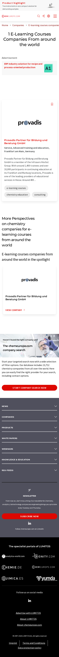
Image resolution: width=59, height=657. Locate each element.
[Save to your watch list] (52, 104)
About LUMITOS (28, 618)
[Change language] (48, 16)
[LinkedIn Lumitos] (29, 600)
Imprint (13, 642)
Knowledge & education (16, 459)
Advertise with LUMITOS (28, 612)
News (5, 406)
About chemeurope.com (29, 624)
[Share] (43, 16)
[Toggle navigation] (55, 16)
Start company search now (29, 387)
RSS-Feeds (7, 470)
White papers (9, 438)
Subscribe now (29, 516)
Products (7, 427)
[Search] (38, 16)
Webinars (7, 449)
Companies (8, 417)
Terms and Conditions (34, 642)
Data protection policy (29, 647)
